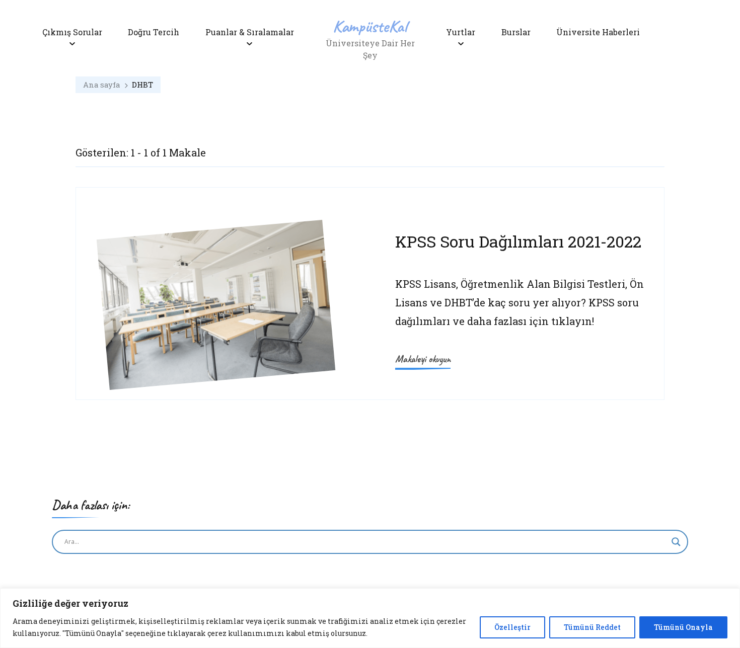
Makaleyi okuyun (423, 359)
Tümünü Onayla (683, 627)
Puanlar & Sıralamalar (249, 32)
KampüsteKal (370, 26)
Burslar (516, 32)
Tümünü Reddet (592, 627)
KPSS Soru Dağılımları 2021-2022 (518, 241)
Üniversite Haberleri (598, 32)
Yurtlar (460, 32)
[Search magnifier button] (676, 542)
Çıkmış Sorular (72, 32)
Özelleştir (512, 627)
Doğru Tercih (153, 32)
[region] (370, 618)
